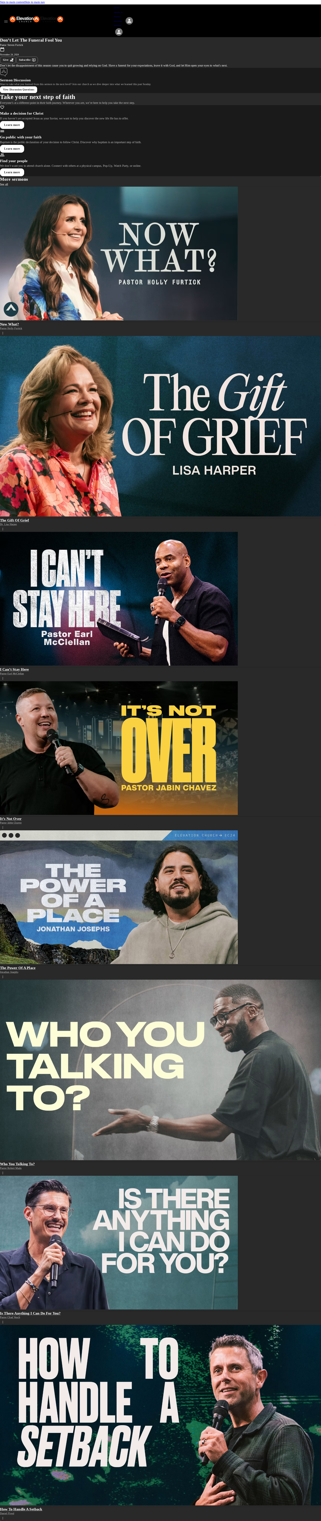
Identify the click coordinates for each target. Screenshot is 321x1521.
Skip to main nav (35, 2)
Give (6, 59)
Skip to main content (12, 2)
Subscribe (25, 59)
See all (4, 184)
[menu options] (3, 333)
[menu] (6, 21)
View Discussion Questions (18, 89)
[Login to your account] (119, 32)
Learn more (12, 124)
